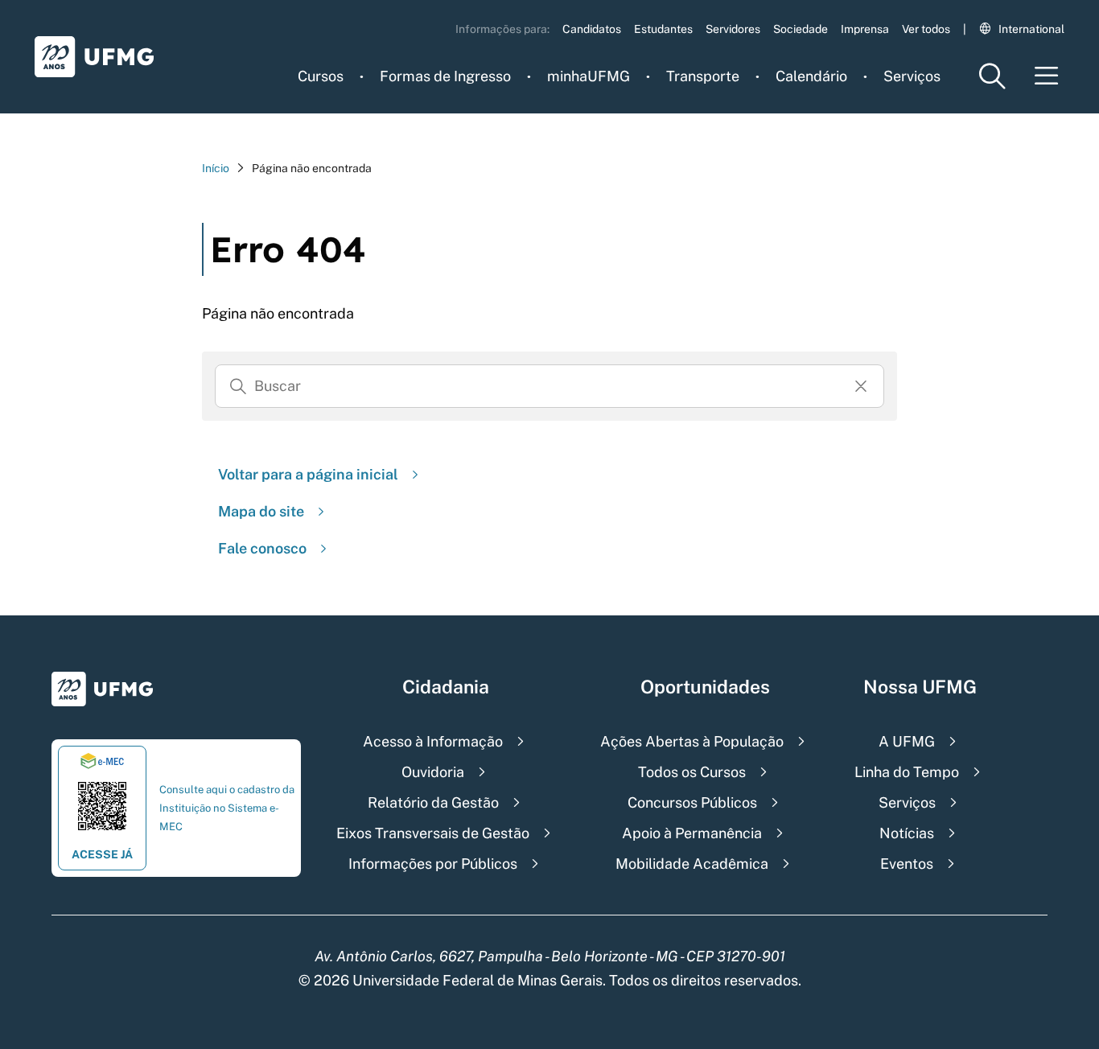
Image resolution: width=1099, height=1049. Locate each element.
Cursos (321, 76)
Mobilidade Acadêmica (691, 863)
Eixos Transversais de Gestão (432, 833)
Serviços (912, 76)
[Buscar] (238, 386)
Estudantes (663, 29)
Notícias (906, 833)
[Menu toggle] (1046, 76)
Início (215, 168)
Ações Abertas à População (692, 741)
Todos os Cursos (692, 771)
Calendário (811, 76)
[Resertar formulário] (861, 386)
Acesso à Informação (433, 741)
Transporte (702, 76)
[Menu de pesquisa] (992, 76)
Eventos (906, 863)
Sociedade (800, 29)
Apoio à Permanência (692, 833)
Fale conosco (262, 548)
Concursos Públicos (692, 802)
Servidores (733, 29)
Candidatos (591, 29)
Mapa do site (261, 511)
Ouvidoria (432, 771)
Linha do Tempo (906, 771)
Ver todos (926, 29)
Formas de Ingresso (445, 76)
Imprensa (865, 29)
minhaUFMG (588, 76)
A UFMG (907, 741)
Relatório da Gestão (433, 802)
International (1031, 29)
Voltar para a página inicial (308, 474)
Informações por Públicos (432, 863)
